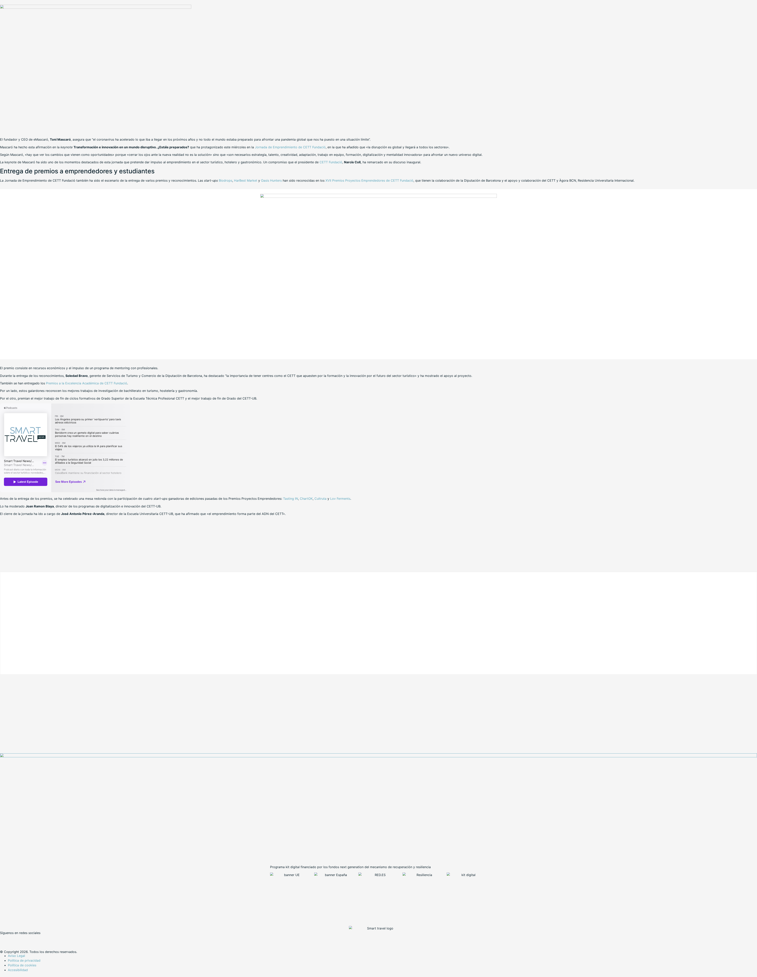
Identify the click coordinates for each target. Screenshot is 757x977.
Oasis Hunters (272, 180)
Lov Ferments (340, 499)
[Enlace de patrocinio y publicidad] (95, 7)
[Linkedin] (27, 939)
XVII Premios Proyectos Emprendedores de (369, 180)
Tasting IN (290, 499)
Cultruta (320, 499)
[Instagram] (37, 939)
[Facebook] (5, 939)
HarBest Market (246, 180)
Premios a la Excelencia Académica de (86, 383)
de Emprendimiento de (290, 147)
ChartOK (306, 499)
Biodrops (225, 180)
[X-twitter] (16, 939)
